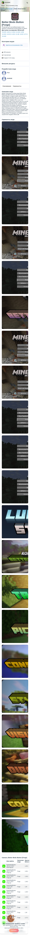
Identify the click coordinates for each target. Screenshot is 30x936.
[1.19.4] (4, 34)
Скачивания (7, 86)
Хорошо (14, 930)
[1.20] (22, 32)
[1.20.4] (4, 32)
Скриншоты (17, 86)
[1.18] (21, 34)
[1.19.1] (13, 34)
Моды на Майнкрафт (7, 8)
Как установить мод (12, 5)
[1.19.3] (9, 34)
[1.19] (17, 34)
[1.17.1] (25, 34)
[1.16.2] (4, 36)
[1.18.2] (18, 32)
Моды (3, 5)
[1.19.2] (13, 32)
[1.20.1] (9, 32)
